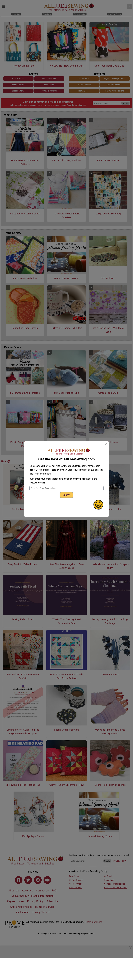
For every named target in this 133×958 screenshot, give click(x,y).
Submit (66, 494)
